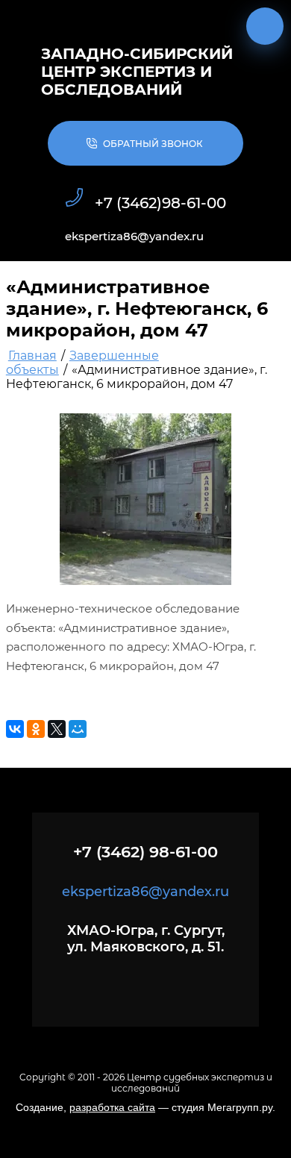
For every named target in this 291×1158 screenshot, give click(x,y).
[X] (57, 729)
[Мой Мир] (78, 729)
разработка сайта (112, 1107)
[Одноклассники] (36, 729)
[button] (145, 143)
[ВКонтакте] (15, 729)
